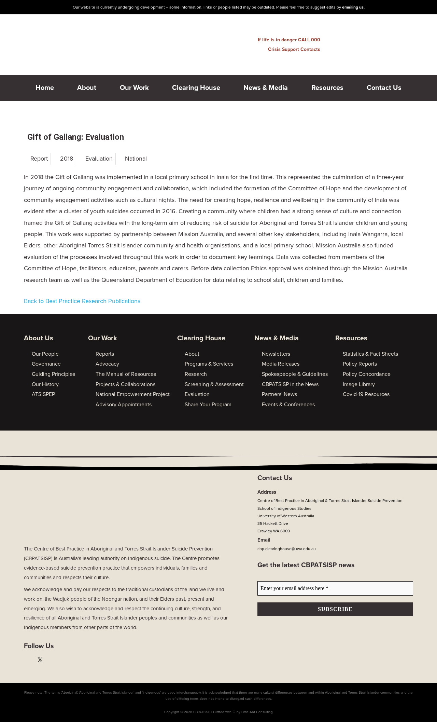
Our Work (134, 88)
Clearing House (196, 88)
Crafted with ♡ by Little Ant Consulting (243, 712)
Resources (327, 88)
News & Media (265, 88)
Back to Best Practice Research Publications (82, 301)
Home (45, 88)
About (86, 88)
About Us (38, 338)
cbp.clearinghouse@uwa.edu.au (286, 548)
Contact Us (384, 88)
